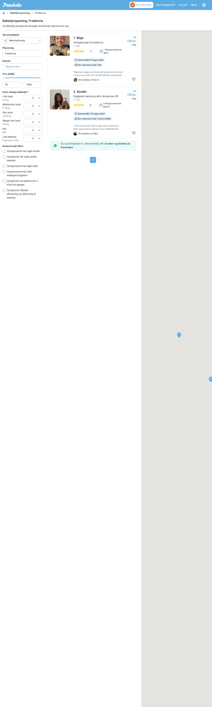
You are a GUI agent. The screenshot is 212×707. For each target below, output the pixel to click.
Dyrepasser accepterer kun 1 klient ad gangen (22, 182)
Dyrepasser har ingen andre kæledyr (22, 158)
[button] (179, 335)
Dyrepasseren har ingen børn (22, 166)
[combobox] (22, 40)
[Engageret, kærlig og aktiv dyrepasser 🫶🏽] (93, 112)
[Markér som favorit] (134, 79)
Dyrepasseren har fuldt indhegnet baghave (19, 173)
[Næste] (100, 160)
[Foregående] (86, 160)
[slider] (3, 78)
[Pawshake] (12, 5)
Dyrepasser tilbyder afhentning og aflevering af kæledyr (21, 194)
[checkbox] (4, 151)
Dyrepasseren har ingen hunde (23, 151)
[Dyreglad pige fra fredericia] (93, 58)
